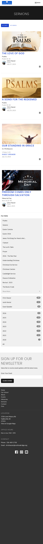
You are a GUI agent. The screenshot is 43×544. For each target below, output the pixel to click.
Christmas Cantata (9, 269)
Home (3, 390)
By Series (13, 25)
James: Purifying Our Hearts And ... (14, 238)
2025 (21, 318)
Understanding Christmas (11, 260)
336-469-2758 (11, 442)
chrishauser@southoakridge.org (16, 445)
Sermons (4, 402)
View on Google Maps (8, 423)
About (3, 395)
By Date (5, 25)
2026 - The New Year (10, 256)
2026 (21, 313)
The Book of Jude (8, 287)
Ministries (4, 399)
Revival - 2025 (7, 282)
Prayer (5, 251)
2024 (21, 322)
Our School (4, 392)
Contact (3, 404)
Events (3, 397)
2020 (21, 340)
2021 (21, 335)
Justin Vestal (21, 302)
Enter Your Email (6, 373)
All (3, 344)
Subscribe (7, 381)
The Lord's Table (8, 247)
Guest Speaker (21, 307)
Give (2, 406)
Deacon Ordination (9, 278)
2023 (21, 326)
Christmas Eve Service (10, 265)
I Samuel (5, 243)
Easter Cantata (8, 229)
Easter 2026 (7, 234)
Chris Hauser (21, 298)
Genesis (5, 225)
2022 (21, 331)
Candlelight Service (9, 274)
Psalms (5, 220)
